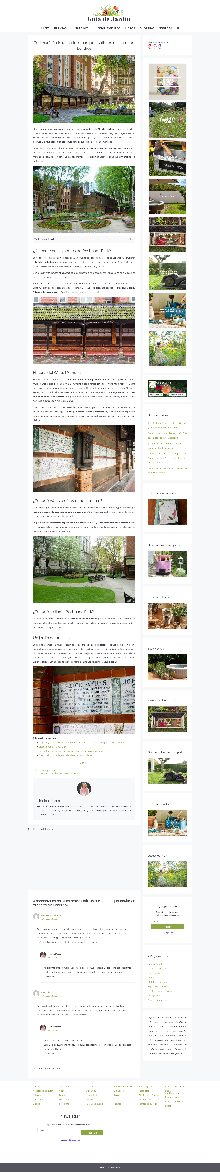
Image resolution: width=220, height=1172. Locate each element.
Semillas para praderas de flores (167, 120)
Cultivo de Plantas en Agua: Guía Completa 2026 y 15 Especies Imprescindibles (167, 458)
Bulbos (36, 1104)
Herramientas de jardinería (167, 158)
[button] (130, 239)
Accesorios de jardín (43, 1091)
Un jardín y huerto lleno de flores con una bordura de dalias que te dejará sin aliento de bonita (83, 742)
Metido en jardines (157, 982)
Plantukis (152, 977)
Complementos (108, 28)
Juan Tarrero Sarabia (51, 915)
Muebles (117, 1104)
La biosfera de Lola (157, 968)
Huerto (89, 1099)
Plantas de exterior (174, 1086)
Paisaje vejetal (155, 995)
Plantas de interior (148, 1104)
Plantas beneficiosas (149, 1099)
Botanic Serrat (155, 964)
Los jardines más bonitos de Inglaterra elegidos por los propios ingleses (73, 751)
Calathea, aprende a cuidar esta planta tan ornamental (59, 773)
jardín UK (84, 763)
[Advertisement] (84, 859)
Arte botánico (39, 1099)
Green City (91, 1091)
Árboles (37, 1095)
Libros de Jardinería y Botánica (167, 82)
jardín (76, 148)
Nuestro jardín (146, 1086)
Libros (130, 28)
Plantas (60, 28)
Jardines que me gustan (160, 991)
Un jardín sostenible (158, 973)
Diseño (62, 1095)
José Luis (45, 992)
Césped (63, 1091)
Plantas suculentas (174, 1101)
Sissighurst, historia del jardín (52, 747)
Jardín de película (94, 1104)
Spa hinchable (167, 196)
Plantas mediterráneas (172, 1092)
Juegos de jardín (167, 349)
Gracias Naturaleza (157, 1000)
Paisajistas (144, 1091)
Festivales (64, 1099)
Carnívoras (64, 1086)
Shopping (147, 28)
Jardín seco (118, 1091)
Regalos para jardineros (167, 310)
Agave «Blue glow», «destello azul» (50, 771)
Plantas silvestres (173, 1097)
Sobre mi (165, 28)
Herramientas (92, 1095)
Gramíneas (91, 1086)
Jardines (81, 28)
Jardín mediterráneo (123, 1086)
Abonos (36, 1086)
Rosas (168, 1106)
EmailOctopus (173, 933)
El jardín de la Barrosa (158, 986)
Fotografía (64, 1104)
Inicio (45, 28)
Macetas (117, 1099)
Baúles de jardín (167, 234)
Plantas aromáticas (148, 1095)
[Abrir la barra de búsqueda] (178, 28)
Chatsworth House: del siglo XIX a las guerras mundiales (65, 755)
